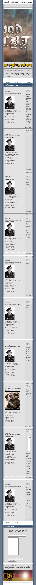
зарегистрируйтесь (25, 70)
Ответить (28, 82)
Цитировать (28, 127)
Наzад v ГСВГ (10, 73)
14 (16, 82)
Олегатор (7, 91)
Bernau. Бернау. (19, 73)
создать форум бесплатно (25, 571)
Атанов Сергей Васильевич (13, 387)
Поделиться (29, 87)
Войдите (15, 70)
